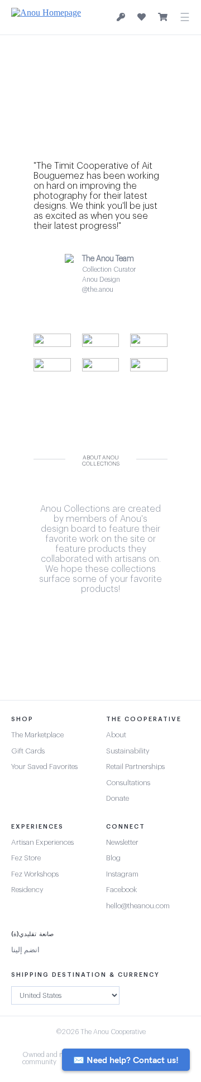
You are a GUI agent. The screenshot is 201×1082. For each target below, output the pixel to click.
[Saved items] (141, 17)
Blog (113, 857)
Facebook (121, 889)
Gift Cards (28, 751)
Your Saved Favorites (44, 766)
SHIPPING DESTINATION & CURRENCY (85, 975)
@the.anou (97, 289)
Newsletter (122, 842)
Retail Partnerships (135, 766)
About (116, 734)
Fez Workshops (35, 874)
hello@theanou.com (138, 905)
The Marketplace (37, 734)
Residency (27, 889)
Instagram (122, 874)
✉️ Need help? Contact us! (126, 1059)
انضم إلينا (25, 949)
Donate (117, 798)
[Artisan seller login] (121, 17)
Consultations (128, 782)
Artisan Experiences (42, 842)
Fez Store (26, 857)
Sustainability (128, 751)
